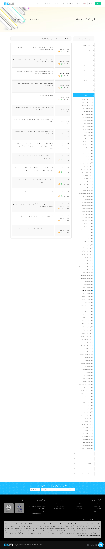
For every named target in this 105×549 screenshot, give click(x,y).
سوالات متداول (97, 511)
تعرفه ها (71, 4)
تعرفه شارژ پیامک (78, 511)
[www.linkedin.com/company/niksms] (91, 545)
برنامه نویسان (55, 4)
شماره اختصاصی (78, 514)
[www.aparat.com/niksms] (88, 545)
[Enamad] (19, 508)
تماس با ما (41, 4)
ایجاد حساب (34, 489)
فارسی (61, 49)
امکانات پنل (63, 4)
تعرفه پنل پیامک (78, 509)
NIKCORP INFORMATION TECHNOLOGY (31, 544)
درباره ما (48, 4)
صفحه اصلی (78, 4)
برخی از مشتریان (97, 506)
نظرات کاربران (98, 509)
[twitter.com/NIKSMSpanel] (94, 545)
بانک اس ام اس (60, 506)
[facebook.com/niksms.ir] (96, 545)
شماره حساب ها (60, 504)
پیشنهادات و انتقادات (59, 509)
